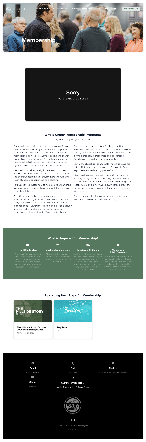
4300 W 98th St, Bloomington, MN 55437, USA (113, 372)
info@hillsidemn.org (32, 372)
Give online (32, 386)
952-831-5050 (73, 372)
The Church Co (73, 429)
